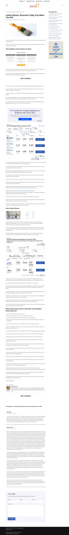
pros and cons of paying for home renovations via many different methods (30, 369)
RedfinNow (40, 101)
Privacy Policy (15, 533)
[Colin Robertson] (8, 390)
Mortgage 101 (22, 1)
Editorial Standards (9, 532)
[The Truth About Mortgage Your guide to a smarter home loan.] (34, 5)
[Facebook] (7, 391)
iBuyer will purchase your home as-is (16, 170)
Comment (10, 504)
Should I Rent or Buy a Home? (54, 31)
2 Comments (22, 19)
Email (21, 499)
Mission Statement (17, 532)
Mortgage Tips (47, 1)
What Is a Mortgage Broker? (54, 35)
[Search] (62, 5)
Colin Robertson (9, 19)
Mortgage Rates (39, 1)
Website (33, 499)
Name (9, 499)
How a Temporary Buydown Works (55, 30)
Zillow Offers (8, 103)
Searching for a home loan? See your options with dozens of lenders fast (20, 190)
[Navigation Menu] (7, 5)
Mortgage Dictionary (30, 1)
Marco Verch (11, 380)
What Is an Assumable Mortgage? (55, 33)
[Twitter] (9, 391)
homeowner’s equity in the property (38, 330)
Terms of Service (9, 533)
